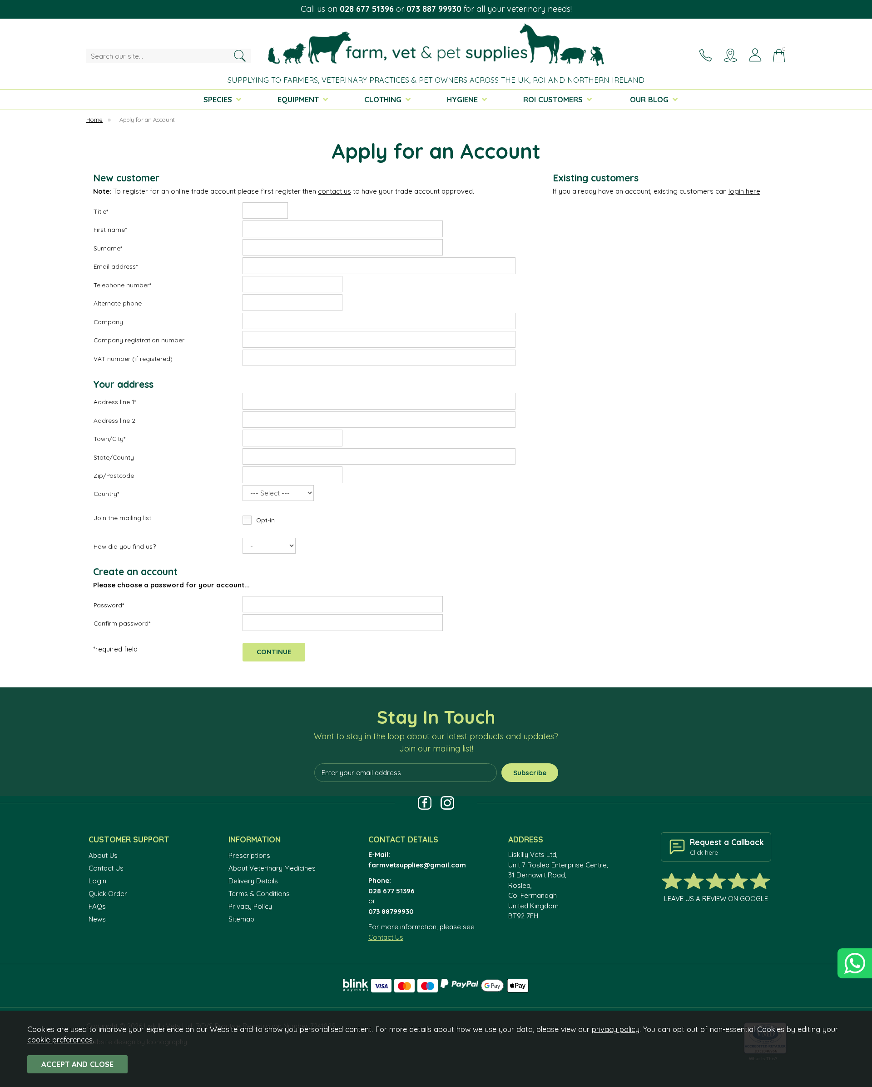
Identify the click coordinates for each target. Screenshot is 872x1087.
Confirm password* (122, 623)
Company (108, 322)
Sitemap (241, 919)
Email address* (116, 266)
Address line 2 (114, 420)
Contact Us (106, 868)
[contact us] (705, 55)
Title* (101, 211)
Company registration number (139, 340)
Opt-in (265, 520)
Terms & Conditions (259, 893)
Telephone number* (122, 285)
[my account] (755, 55)
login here (744, 191)
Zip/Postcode (114, 475)
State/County (114, 457)
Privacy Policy (250, 906)
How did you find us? (125, 546)
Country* (106, 493)
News (97, 919)
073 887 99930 (433, 9)
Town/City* (109, 438)
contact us (334, 191)
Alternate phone (118, 303)
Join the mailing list (122, 517)
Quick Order (108, 893)
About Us (103, 855)
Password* (109, 605)
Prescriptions (249, 855)
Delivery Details (253, 881)
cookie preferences (60, 1039)
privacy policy (615, 1029)
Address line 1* (115, 402)
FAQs (97, 906)
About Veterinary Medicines (272, 868)
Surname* (108, 248)
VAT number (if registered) (133, 358)
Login (97, 881)
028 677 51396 (367, 9)
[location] (730, 55)
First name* (110, 229)
